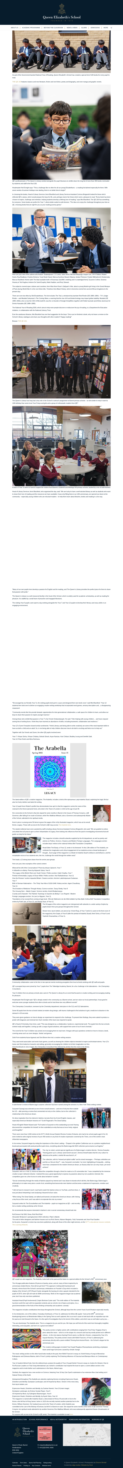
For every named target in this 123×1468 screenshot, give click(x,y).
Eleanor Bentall (101, 1462)
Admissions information (79, 1419)
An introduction (19, 1419)
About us (14, 27)
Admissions (95, 27)
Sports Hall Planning (35, 1462)
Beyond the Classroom (53, 27)
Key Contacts (36, 1465)
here (65, 825)
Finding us (27, 1465)
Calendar (15, 1462)
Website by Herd (87, 1465)
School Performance (38, 1419)
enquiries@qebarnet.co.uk (48, 1445)
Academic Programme (31, 27)
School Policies (16, 1465)
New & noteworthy (58, 1419)
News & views (72, 27)
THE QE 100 (16, 82)
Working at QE (98, 1419)
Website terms (46, 1465)
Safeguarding (47, 1462)
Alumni (84, 27)
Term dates (23, 1462)
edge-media (76, 1465)
